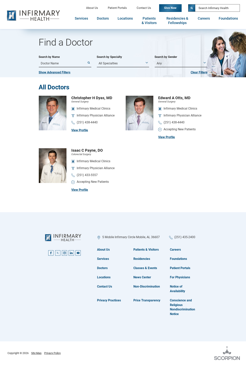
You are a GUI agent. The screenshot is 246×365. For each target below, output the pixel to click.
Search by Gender (166, 57)
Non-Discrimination (146, 286)
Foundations (228, 18)
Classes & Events (145, 268)
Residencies (141, 259)
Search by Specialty (109, 57)
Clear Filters (199, 72)
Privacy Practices (109, 300)
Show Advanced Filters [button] (54, 72)
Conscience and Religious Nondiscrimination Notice (182, 307)
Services (81, 18)
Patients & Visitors (149, 20)
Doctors (103, 18)
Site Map (36, 353)
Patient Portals (117, 8)
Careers (204, 18)
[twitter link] (57, 252)
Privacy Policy (52, 353)
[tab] (82, 20)
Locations (125, 18)
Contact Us (144, 8)
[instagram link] (64, 252)
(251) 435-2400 (184, 237)
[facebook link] (50, 252)
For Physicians (180, 277)
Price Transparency (146, 300)
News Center (142, 277)
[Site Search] (191, 8)
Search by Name (49, 57)
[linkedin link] (71, 252)
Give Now (170, 8)
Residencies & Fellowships (177, 20)
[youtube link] (78, 252)
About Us (92, 8)
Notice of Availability (177, 289)
